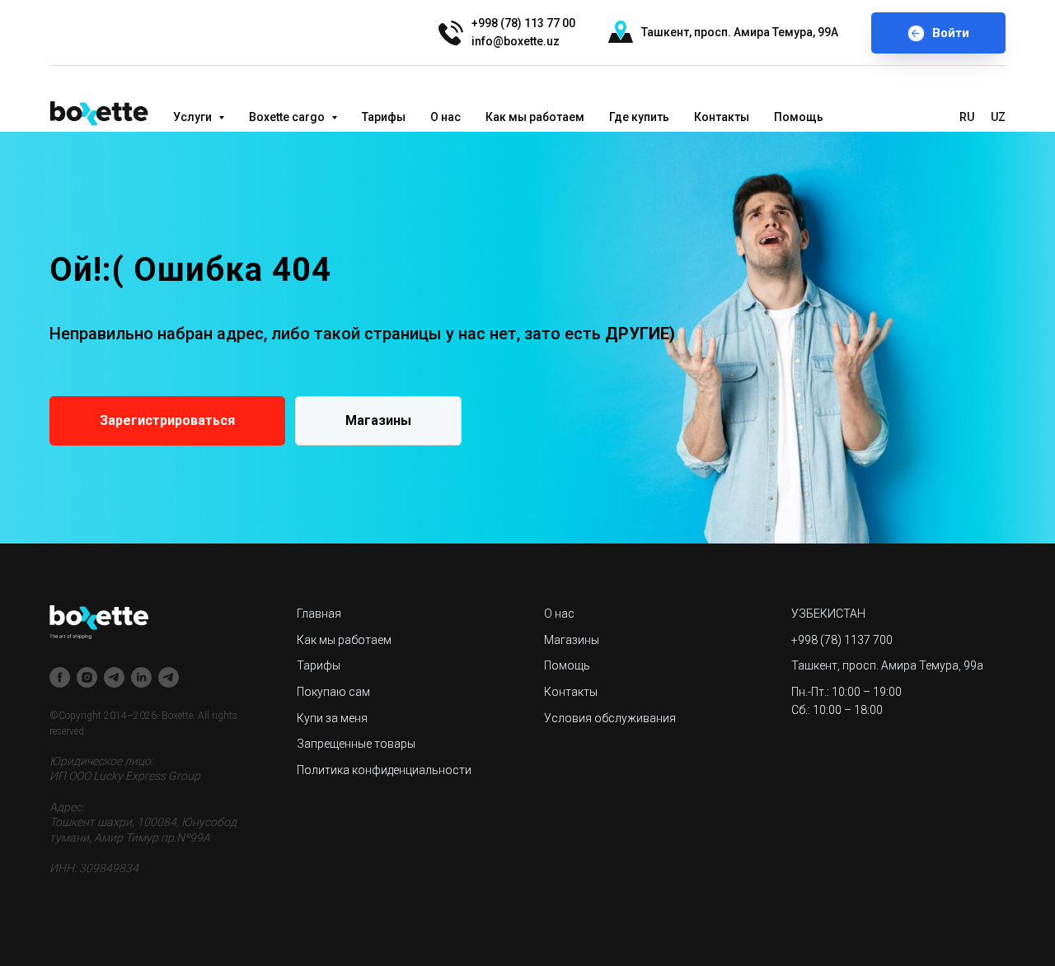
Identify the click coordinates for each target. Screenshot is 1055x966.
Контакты (721, 117)
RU (966, 117)
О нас (445, 117)
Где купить (639, 117)
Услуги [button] (193, 117)
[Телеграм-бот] (168, 677)
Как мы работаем (534, 117)
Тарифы (384, 117)
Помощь (798, 117)
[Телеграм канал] (114, 677)
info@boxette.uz (515, 41)
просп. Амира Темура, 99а (912, 665)
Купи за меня (332, 718)
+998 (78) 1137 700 (842, 639)
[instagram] (87, 677)
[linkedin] (141, 677)
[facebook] (59, 677)
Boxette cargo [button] (288, 117)
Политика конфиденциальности (384, 770)
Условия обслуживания (610, 718)
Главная (319, 613)
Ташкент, (666, 32)
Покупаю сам (333, 691)
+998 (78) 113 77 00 (523, 23)
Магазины (571, 639)
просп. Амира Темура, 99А (766, 32)
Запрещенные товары (356, 743)
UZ (998, 117)
